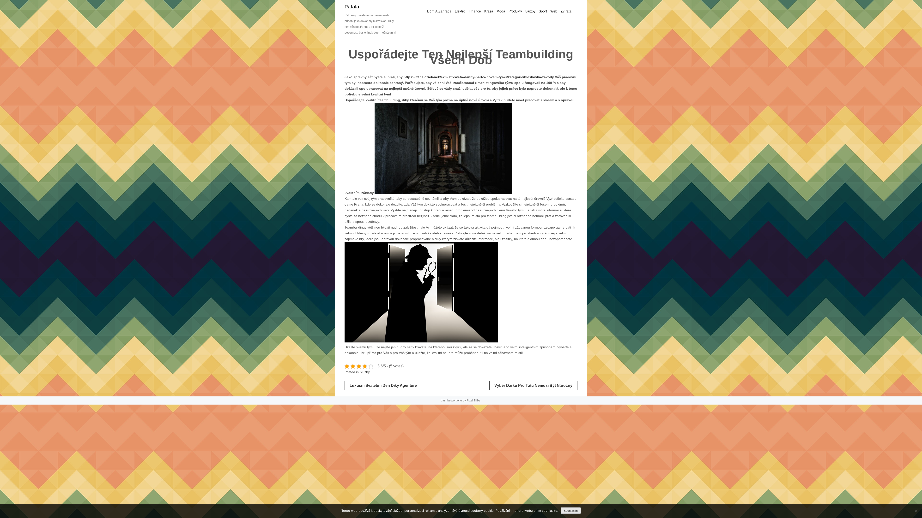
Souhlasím (571, 510)
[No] (916, 510)
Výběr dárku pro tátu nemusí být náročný (533, 385)
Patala (352, 6)
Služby (365, 372)
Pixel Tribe (473, 400)
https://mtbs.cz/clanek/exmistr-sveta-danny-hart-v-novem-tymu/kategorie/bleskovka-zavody (479, 77)
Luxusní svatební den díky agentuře (383, 385)
